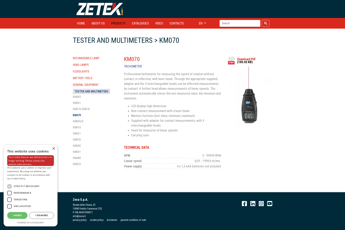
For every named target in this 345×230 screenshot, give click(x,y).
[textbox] (240, 23)
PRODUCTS (118, 23)
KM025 (77, 164)
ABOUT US (98, 23)
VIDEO (159, 23)
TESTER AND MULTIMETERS (91, 91)
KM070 (77, 115)
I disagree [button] (41, 215)
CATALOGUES (140, 23)
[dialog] (31, 185)
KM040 (77, 145)
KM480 (77, 158)
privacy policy (80, 219)
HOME (81, 23)
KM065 (77, 97)
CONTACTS (177, 23)
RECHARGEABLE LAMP (86, 58)
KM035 (77, 139)
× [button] (53, 148)
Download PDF (246, 59)
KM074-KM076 (81, 109)
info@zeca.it (79, 216)
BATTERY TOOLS (82, 78)
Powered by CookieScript (30, 222)
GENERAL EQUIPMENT (86, 84)
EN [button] (201, 23)
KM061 (77, 103)
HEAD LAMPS (81, 65)
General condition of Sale (133, 219)
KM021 (77, 133)
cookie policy (97, 219)
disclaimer (112, 219)
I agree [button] (17, 215)
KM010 (77, 127)
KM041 (77, 152)
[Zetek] (100, 9)
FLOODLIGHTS (81, 71)
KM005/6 (78, 121)
